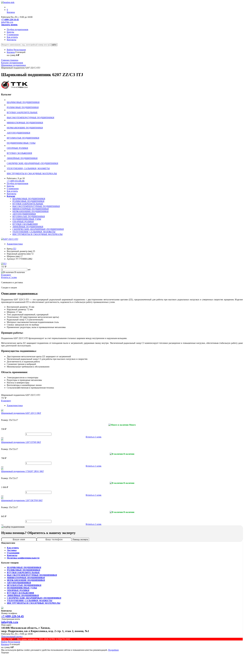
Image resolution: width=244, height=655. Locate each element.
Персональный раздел (11, 636)
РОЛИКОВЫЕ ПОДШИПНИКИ (28, 201)
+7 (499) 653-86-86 (15, 181)
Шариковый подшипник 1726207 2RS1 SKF (22, 471)
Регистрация (20, 49)
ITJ (14, 248)
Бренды (10, 32)
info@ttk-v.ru (7, 22)
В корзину (6, 275)
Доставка (12, 550)
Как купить (12, 37)
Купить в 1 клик (9, 277)
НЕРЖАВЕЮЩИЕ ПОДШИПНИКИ (30, 211)
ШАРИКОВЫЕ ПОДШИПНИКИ (28, 198)
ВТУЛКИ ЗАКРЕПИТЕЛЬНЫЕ (27, 204)
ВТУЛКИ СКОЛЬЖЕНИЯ (25, 224)
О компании (13, 34)
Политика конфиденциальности (23, 558)
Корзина (11, 52)
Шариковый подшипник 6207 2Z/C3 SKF (21, 413)
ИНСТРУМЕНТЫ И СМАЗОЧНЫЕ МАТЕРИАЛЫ (37, 234)
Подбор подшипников (17, 29)
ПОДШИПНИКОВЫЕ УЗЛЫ (26, 219)
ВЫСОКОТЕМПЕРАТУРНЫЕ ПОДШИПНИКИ (36, 206)
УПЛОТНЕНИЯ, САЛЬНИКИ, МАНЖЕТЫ (33, 232)
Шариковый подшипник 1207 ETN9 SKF (21, 442)
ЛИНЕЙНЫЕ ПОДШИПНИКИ (27, 226)
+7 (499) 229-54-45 (10, 19)
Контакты (11, 39)
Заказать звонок (9, 24)
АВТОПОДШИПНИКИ (24, 214)
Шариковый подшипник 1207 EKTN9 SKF (22, 500)
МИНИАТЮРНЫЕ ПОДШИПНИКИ (30, 209)
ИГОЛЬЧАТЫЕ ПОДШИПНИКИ (28, 216)
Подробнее (113, 650)
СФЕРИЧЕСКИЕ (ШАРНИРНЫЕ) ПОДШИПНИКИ (38, 229)
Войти (10, 49)
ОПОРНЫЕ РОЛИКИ (23, 221)
